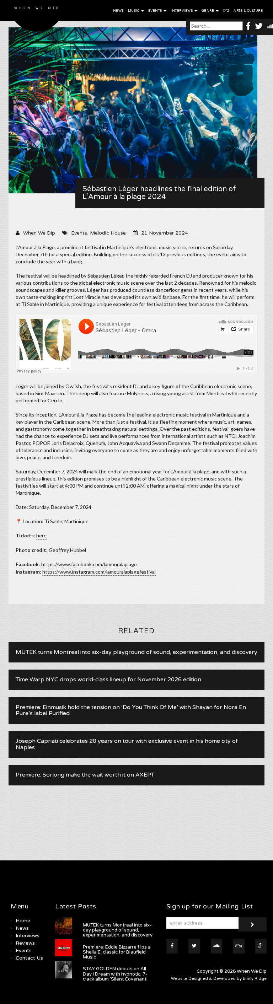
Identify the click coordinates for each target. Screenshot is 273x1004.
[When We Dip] (37, 18)
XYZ (226, 11)
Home (23, 921)
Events (155, 11)
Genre (208, 11)
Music (134, 11)
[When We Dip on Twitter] (259, 25)
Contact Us (29, 958)
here (41, 535)
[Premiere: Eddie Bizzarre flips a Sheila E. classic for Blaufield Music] (63, 947)
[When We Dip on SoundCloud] (217, 946)
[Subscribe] (252, 924)
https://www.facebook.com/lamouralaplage (89, 564)
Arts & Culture (248, 11)
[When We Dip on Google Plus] (261, 946)
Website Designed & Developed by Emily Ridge (219, 978)
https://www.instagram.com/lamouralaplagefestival (99, 572)
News (118, 11)
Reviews (25, 943)
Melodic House (108, 233)
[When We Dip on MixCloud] (239, 946)
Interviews (182, 11)
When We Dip (39, 233)
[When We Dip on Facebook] (248, 25)
